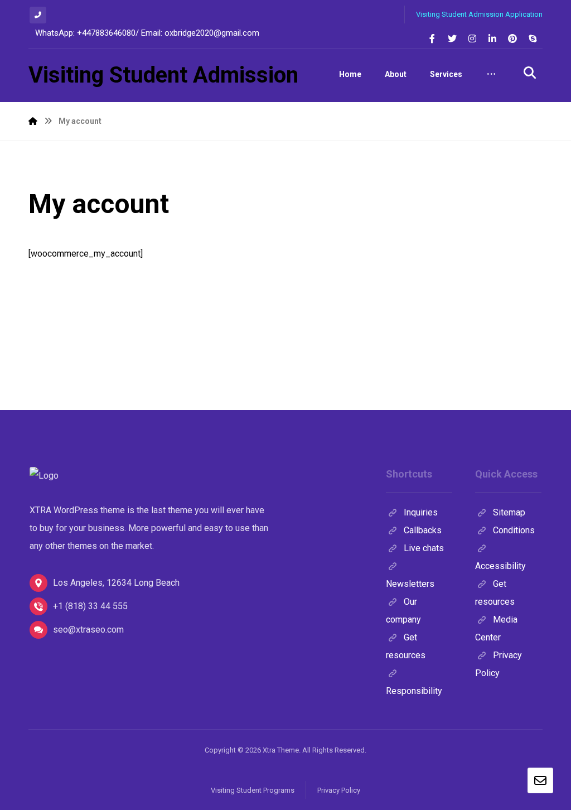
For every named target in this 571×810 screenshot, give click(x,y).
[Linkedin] (492, 38)
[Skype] (532, 38)
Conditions (514, 530)
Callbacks (423, 530)
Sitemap (509, 512)
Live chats (424, 548)
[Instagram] (472, 38)
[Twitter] (452, 38)
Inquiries (421, 512)
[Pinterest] (512, 38)
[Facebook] (432, 38)
